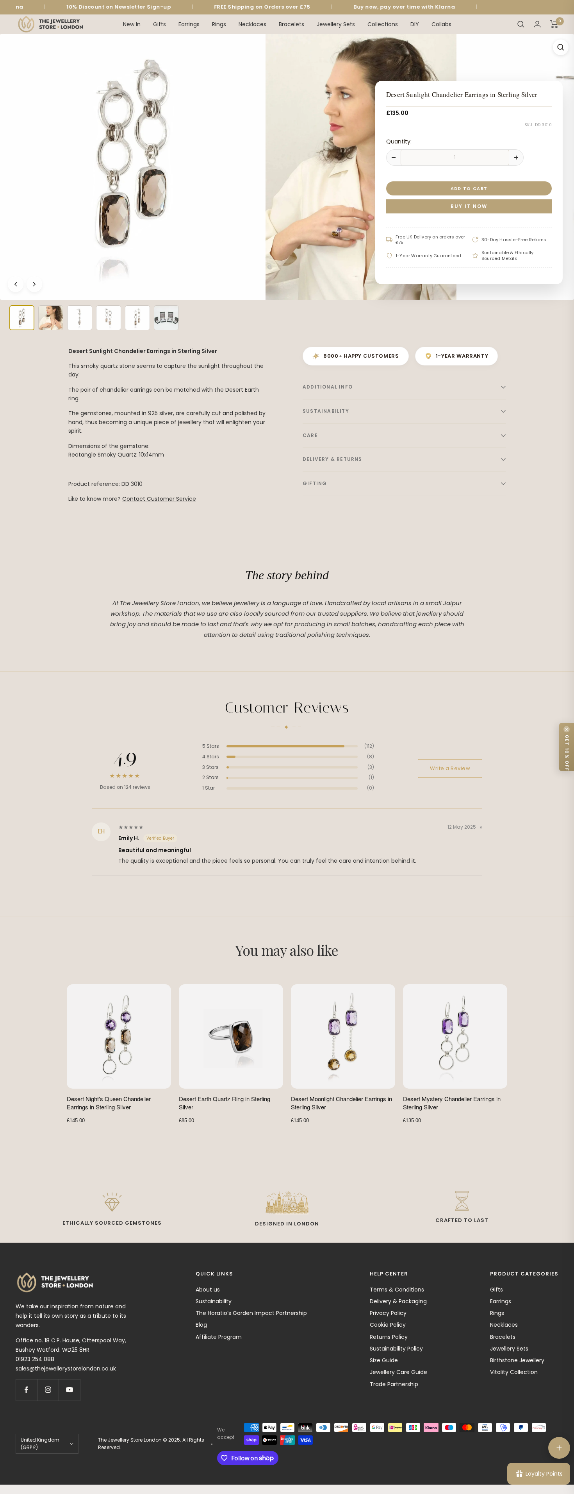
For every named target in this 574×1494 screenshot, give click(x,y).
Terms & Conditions (397, 1289)
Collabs (441, 24)
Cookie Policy (388, 1325)
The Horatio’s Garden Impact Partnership (251, 1313)
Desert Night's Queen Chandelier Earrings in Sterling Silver (109, 1103)
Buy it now (469, 205)
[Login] (537, 24)
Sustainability (214, 1301)
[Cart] (554, 24)
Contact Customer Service (159, 499)
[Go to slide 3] (79, 317)
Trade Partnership (394, 1384)
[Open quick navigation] (559, 1448)
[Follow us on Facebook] (26, 1390)
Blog (201, 1325)
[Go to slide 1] (21, 317)
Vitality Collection (514, 1372)
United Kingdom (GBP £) (40, 1443)
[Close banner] (566, 729)
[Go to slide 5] (137, 317)
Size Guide (384, 1360)
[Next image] (34, 284)
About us (208, 1289)
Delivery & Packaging (398, 1301)
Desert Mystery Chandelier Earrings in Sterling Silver (452, 1103)
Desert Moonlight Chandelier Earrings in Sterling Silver (341, 1103)
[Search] (520, 24)
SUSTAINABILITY (326, 411)
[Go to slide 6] (166, 317)
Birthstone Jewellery (517, 1360)
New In (132, 24)
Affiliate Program (219, 1337)
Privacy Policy (388, 1313)
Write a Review (450, 768)
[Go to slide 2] (50, 317)
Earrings (189, 24)
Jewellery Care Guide (398, 1372)
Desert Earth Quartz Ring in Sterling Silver (224, 1103)
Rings (219, 24)
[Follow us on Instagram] (48, 1390)
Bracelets (291, 24)
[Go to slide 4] (108, 317)
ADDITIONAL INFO (328, 386)
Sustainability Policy (396, 1348)
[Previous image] (15, 284)
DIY (414, 24)
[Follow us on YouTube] (69, 1390)
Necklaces (252, 24)
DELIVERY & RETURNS (332, 459)
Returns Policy (389, 1337)
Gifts (159, 24)
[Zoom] (561, 47)
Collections (382, 24)
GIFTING (315, 483)
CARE (310, 435)
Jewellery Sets (336, 24)
